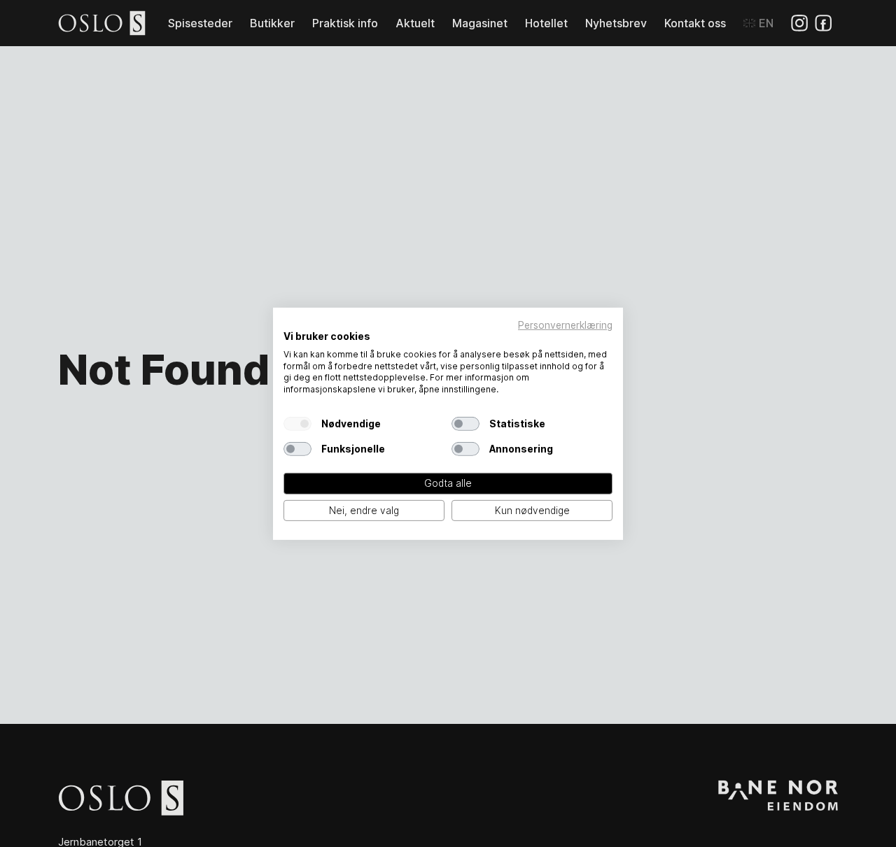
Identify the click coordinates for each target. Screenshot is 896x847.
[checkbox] (298, 424)
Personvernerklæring (565, 324)
